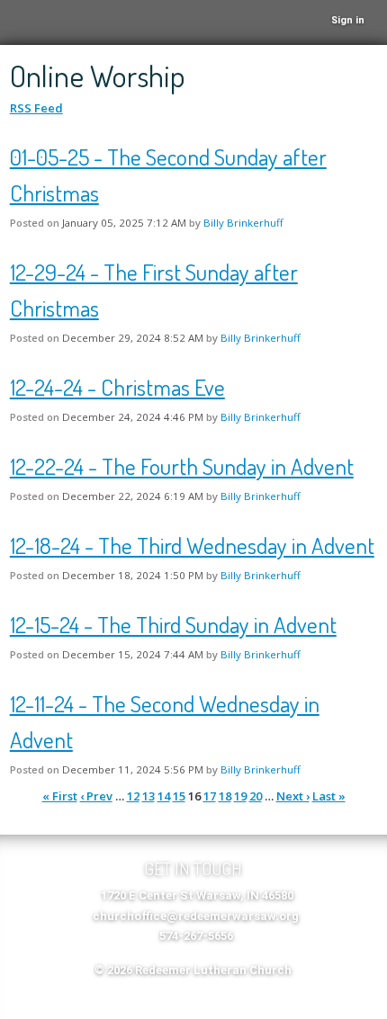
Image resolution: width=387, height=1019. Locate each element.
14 (164, 796)
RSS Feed (36, 108)
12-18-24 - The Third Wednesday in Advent (192, 545)
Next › (293, 796)
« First (59, 796)
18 (225, 796)
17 (209, 796)
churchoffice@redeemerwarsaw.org (196, 916)
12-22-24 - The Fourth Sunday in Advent (182, 465)
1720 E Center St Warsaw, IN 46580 (197, 895)
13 (148, 796)
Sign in (347, 20)
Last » (329, 796)
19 (240, 796)
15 (179, 796)
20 (255, 796)
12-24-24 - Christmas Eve (117, 386)
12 (133, 796)
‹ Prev (96, 796)
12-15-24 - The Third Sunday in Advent (173, 624)
